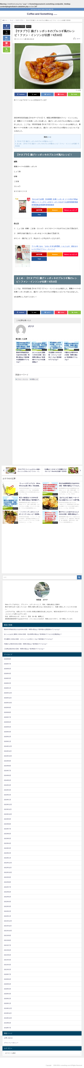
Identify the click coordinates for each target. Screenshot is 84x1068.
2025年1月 (7, 741)
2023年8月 (7, 824)
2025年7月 (7, 717)
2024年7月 (7, 770)
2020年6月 (7, 979)
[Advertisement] (47, 110)
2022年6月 (7, 892)
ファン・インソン (22, 379)
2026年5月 (7, 668)
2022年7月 (7, 887)
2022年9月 (7, 877)
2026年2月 (7, 683)
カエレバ (39, 206)
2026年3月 (7, 678)
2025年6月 (7, 722)
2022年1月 (7, 916)
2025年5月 (7, 727)
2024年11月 (8, 751)
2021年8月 (7, 940)
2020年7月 (7, 974)
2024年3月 (7, 790)
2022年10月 (8, 872)
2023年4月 (7, 843)
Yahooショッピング (70, 210)
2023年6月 (7, 833)
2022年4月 (7, 901)
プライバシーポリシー (11, 1042)
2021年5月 (7, 955)
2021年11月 (8, 926)
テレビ (29, 26)
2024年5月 (7, 780)
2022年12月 (8, 862)
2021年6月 (7, 950)
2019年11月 (8, 1013)
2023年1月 (7, 858)
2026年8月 (7, 659)
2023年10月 (8, 814)
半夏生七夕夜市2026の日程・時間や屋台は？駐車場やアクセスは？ (25, 644)
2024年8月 (7, 765)
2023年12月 (8, 804)
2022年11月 (8, 867)
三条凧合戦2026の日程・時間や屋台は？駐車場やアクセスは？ (25, 648)
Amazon (55, 210)
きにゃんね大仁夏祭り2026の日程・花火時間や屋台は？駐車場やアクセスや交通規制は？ (33, 634)
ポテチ (78, 38)
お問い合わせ (8, 1038)
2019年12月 (8, 1008)
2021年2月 (7, 969)
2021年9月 (7, 935)
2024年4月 (7, 785)
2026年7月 (7, 664)
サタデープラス (19, 26)
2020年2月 (7, 998)
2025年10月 (8, 702)
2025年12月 (8, 693)
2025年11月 (8, 698)
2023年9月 (7, 819)
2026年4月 (7, 673)
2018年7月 (7, 1027)
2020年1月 (7, 1003)
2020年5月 (7, 984)
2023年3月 (7, 848)
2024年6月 (7, 775)
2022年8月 (7, 882)
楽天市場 (39, 210)
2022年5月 (7, 896)
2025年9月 (7, 707)
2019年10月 (8, 1018)
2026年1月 (7, 688)
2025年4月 (7, 731)
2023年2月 (7, 853)
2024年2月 (7, 795)
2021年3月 (7, 964)
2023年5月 (7, 838)
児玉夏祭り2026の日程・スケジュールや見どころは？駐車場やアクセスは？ (28, 639)
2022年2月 (7, 911)
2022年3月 (7, 906)
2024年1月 (7, 799)
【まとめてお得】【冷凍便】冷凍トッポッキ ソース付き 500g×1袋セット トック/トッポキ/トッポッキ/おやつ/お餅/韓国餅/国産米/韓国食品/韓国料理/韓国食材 (55, 201)
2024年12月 (8, 746)
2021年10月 (8, 930)
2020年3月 (7, 993)
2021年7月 (7, 945)
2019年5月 (7, 1023)
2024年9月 (7, 761)
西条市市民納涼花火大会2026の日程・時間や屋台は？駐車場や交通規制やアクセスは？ (32, 629)
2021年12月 (8, 921)
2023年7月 (7, 829)
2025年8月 (7, 712)
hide (49, 137)
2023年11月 (8, 809)
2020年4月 (7, 989)
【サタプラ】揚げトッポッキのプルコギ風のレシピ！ (34, 141)
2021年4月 (7, 960)
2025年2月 (7, 736)
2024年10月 (8, 756)
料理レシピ (34, 379)
